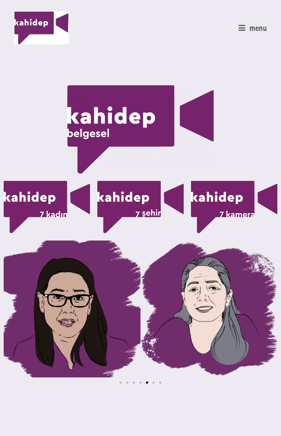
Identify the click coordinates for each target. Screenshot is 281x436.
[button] (11, 309)
